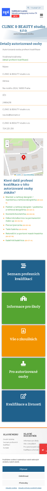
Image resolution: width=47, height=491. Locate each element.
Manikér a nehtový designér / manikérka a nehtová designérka (21, 198)
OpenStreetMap (28, 175)
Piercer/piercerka (14, 225)
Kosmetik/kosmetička (16, 214)
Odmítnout (23, 476)
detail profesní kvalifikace (15, 59)
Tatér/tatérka (12, 229)
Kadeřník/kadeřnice (15, 240)
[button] (41, 15)
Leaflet (18, 175)
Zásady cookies (11, 488)
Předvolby (23, 483)
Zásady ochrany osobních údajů (29, 488)
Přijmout (23, 469)
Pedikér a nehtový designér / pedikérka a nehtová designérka (24, 208)
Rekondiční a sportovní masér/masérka (24, 233)
